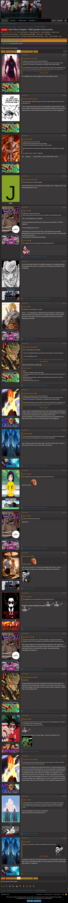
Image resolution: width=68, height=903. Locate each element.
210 (25, 51)
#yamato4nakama (45, 32)
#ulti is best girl (24, 32)
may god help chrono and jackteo (10, 34)
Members (32, 20)
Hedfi (10, 580)
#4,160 (64, 838)
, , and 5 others (35, 385)
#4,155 (64, 633)
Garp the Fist (10, 288)
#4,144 (64, 176)
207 (15, 51)
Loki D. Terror (10, 163)
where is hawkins (53, 36)
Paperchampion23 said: (29, 58)
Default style (5, 894)
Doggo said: (26, 719)
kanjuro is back (55, 32)
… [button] (9, 51)
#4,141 (64, 55)
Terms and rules (48, 894)
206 (12, 51)
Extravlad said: (27, 139)
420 (31, 51)
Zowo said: (26, 307)
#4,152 (64, 512)
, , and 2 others (35, 256)
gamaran (11, 743)
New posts (3, 23)
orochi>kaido (47, 34)
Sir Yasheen (11, 122)
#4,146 (64, 261)
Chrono (10, 82)
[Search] (65, 20)
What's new (22, 20)
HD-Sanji (11, 417)
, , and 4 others (37, 298)
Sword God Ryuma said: (29, 179)
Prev (3, 51)
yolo (60, 36)
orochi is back (39, 34)
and (29, 588)
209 (22, 51)
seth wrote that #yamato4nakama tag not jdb (32, 36)
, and (33, 669)
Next (35, 51)
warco (46, 36)
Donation (12, 20)
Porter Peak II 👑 (10, 620)
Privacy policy (56, 894)
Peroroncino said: (27, 556)
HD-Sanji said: (26, 433)
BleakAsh (11, 330)
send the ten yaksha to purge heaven (11, 36)
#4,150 (64, 430)
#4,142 (64, 95)
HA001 (11, 370)
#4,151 (64, 470)
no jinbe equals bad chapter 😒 (27, 34)
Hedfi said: (26, 842)
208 (19, 51)
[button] (17, 20)
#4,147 (64, 303)
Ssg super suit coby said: (29, 759)
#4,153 (64, 552)
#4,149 (64, 389)
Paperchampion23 (11, 234)
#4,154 (64, 593)
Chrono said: (26, 240)
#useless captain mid (34, 32)
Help (63, 894)
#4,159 (64, 796)
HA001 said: (26, 211)
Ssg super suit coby (10, 457)
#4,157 (64, 715)
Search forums (11, 23)
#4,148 (64, 343)
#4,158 (64, 756)
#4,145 (64, 207)
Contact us (39, 894)
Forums (4, 20)
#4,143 (64, 135)
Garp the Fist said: (27, 637)
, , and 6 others (35, 466)
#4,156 (64, 674)
